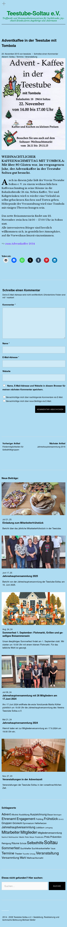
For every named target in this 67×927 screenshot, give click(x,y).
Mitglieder (28, 832)
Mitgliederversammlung (50, 832)
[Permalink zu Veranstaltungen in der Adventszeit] (33, 771)
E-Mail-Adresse (10, 357)
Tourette (26, 853)
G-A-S (61, 819)
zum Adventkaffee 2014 (20, 243)
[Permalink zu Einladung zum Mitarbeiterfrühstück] (33, 514)
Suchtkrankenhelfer (41, 848)
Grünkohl (17, 823)
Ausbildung (24, 814)
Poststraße (39, 837)
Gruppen (7, 823)
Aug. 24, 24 (7, 629)
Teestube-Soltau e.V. (33, 13)
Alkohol (14, 814)
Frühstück (51, 818)
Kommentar (9, 304)
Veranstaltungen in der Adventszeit (22, 779)
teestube (27, 53)
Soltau (12, 56)
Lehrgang (49, 827)
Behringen (57, 814)
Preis (47, 836)
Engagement (26, 818)
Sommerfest (11, 847)
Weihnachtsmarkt (35, 857)
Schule (23, 843)
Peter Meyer (29, 837)
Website (6, 371)
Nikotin (21, 837)
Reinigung (6, 843)
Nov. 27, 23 (7, 776)
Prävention (55, 836)
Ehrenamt (9, 818)
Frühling (39, 819)
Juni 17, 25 (7, 572)
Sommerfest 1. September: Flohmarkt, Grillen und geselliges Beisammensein (32, 634)
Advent (5, 56)
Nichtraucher (13, 837)
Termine (20, 56)
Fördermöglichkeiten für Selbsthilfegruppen (12, 446)
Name (6, 343)
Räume (15, 843)
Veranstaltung (31, 56)
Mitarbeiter (11, 832)
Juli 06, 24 (7, 692)
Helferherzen (41, 823)
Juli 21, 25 (7, 519)
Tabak (53, 848)
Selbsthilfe (35, 842)
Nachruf (5, 837)
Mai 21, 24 (7, 719)
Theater (18, 853)
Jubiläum (40, 827)
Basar (50, 814)
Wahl (23, 857)
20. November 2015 (10, 53)
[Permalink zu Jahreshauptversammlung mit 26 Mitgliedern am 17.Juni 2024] (33, 687)
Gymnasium (28, 823)
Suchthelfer (25, 848)
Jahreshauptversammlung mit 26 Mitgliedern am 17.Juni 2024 (29, 697)
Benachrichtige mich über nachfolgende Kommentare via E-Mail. (34, 397)
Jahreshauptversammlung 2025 (20, 576)
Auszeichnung (38, 814)
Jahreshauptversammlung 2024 (20, 723)
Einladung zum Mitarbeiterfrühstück (22, 522)
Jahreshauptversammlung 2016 (51, 445)
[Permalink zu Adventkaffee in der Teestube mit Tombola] (33, 149)
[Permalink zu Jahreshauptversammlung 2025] (33, 567)
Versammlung (10, 857)
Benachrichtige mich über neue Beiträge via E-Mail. (29, 401)
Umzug (32, 853)
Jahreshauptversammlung (18, 827)
